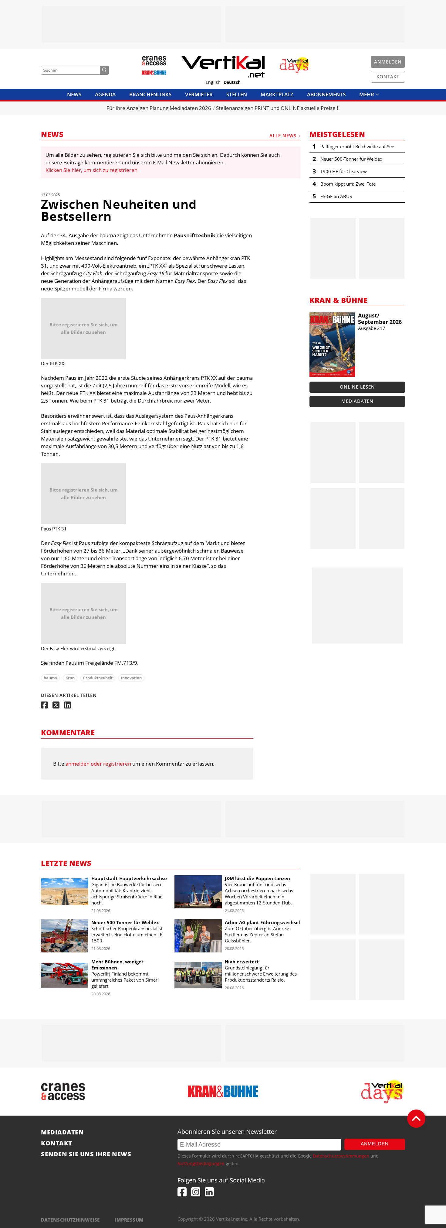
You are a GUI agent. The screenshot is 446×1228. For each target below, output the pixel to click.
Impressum (129, 1220)
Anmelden (375, 1143)
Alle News (282, 135)
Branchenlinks (150, 94)
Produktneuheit (98, 678)
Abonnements (326, 94)
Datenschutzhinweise (70, 1220)
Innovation (131, 678)
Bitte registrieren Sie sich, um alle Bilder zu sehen (83, 328)
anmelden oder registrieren (98, 763)
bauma (50, 678)
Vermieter (199, 94)
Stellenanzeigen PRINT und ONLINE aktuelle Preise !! (278, 108)
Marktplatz (277, 94)
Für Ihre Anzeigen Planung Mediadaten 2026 (158, 108)
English (213, 82)
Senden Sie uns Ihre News (86, 1154)
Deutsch (232, 82)
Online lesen (357, 387)
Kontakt (56, 1143)
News (74, 94)
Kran (70, 678)
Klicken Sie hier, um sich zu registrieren (91, 169)
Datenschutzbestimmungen (341, 1156)
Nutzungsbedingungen (201, 1163)
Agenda (105, 94)
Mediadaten (357, 401)
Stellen (236, 94)
